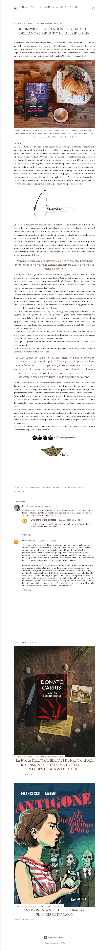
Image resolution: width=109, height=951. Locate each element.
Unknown (27, 540)
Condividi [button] (17, 483)
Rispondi (26, 535)
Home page (28, 7)
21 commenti (28, 774)
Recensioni (82, 487)
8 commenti (28, 920)
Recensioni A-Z (46, 7)
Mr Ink (25, 506)
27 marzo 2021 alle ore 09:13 (44, 541)
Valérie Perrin (19, 491)
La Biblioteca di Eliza (78, 46)
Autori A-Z (62, 7)
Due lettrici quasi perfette (43, 520)
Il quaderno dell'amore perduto (64, 487)
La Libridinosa (58, 46)
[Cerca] (93, 8)
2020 (22, 487)
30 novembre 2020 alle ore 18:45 (43, 506)
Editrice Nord (46, 487)
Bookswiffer (35, 487)
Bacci (27, 487)
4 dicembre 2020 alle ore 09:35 (69, 520)
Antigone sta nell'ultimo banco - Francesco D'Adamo (54, 912)
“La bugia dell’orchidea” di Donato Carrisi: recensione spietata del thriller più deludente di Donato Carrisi (54, 764)
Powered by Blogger (56, 937)
